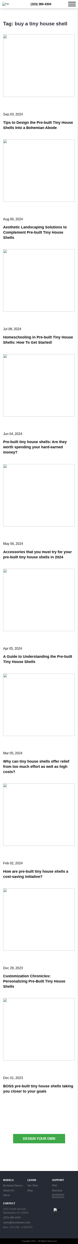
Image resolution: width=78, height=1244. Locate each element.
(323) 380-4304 (41, 4)
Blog (30, 1190)
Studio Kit (8, 1190)
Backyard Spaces (13, 1186)
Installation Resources (58, 1196)
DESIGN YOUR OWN (39, 1138)
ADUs (6, 1195)
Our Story (32, 1186)
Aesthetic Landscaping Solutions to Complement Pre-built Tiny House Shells (35, 232)
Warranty (57, 1190)
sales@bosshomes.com (16, 1223)
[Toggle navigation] (72, 4)
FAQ (54, 1186)
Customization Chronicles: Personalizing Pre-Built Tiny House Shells (34, 981)
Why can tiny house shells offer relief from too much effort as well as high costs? (36, 766)
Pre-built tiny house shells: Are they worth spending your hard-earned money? (35, 447)
